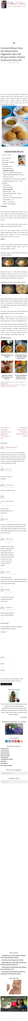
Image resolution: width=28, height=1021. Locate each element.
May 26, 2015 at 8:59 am (10, 487)
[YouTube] (15, 741)
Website (3, 670)
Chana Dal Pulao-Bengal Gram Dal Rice (12, 960)
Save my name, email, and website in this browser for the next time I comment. (12, 680)
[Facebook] (6, 741)
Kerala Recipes (5, 748)
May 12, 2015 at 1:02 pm (10, 449)
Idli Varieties (3, 386)
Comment (4, 632)
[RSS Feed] (21, 741)
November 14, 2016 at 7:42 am (11, 521)
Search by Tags (14, 778)
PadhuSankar (9, 607)
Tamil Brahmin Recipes (7, 759)
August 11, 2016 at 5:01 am (6, 505)
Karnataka (3, 761)
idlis (8, 307)
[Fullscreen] (25, 1010)
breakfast (6, 100)
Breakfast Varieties (9, 382)
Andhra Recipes (5, 753)
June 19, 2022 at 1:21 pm (10, 609)
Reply (2, 466)
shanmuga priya (9, 485)
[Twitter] (9, 741)
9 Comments (17, 62)
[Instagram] (12, 741)
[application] (14, 1004)
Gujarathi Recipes (5, 755)
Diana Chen (8, 469)
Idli (1, 94)
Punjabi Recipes (5, 751)
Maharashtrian (5, 757)
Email (2, 663)
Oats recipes (8, 386)
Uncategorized (22, 382)
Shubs (7, 519)
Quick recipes (16, 382)
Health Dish (23, 384)
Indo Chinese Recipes (6, 765)
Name (3, 657)
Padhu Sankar (9, 539)
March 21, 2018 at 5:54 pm (10, 574)
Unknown (8, 572)
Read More (24, 717)
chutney (13, 313)
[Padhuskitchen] (14, 8)
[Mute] (23, 1010)
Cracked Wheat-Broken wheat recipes (13, 384)
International (4, 763)
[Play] (2, 1010)
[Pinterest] (18, 741)
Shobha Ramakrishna (11, 447)
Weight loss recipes (4, 383)
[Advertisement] (14, 24)
